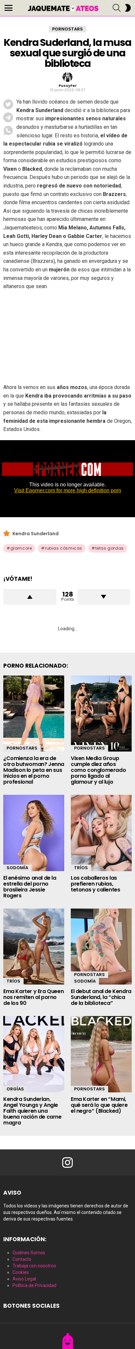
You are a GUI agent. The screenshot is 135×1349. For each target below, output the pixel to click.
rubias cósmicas (63, 548)
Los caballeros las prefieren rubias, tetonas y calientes (95, 883)
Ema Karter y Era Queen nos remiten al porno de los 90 (33, 997)
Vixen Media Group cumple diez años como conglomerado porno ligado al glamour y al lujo (98, 770)
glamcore (21, 548)
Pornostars (22, 748)
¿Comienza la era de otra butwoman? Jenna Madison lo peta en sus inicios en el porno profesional (33, 770)
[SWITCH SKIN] (128, 7)
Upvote (29, 597)
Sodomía (17, 868)
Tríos (81, 868)
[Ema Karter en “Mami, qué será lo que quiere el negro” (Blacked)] (101, 1054)
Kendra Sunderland (35, 533)
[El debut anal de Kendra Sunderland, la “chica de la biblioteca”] (101, 947)
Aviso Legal (24, 1278)
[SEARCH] (117, 7)
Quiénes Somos (28, 1252)
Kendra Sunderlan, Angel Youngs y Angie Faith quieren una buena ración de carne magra (32, 1110)
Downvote (103, 597)
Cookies (20, 1272)
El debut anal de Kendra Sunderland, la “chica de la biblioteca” (101, 997)
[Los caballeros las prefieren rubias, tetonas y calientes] (101, 833)
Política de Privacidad (34, 1285)
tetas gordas (109, 548)
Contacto (21, 1259)
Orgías (15, 1089)
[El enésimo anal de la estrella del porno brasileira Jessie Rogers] (33, 833)
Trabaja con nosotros (34, 1265)
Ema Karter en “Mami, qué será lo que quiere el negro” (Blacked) (99, 1105)
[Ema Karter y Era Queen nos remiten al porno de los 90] (33, 947)
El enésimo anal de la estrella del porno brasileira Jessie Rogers (29, 886)
